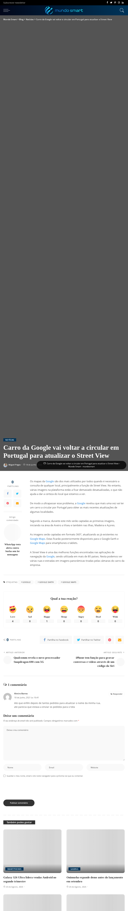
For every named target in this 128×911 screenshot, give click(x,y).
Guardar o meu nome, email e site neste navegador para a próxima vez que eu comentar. (45, 776)
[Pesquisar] (121, 10)
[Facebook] (107, 2)
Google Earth (46, 582)
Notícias (9, 440)
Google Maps (37, 538)
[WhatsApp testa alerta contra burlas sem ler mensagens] (12, 532)
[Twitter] (111, 2)
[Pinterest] (115, 2)
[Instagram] (119, 2)
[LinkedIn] (123, 2)
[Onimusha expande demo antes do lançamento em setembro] (95, 851)
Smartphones (14, 869)
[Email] (17, 503)
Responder (117, 694)
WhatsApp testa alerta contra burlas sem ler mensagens (12, 549)
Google (50, 481)
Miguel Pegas (14, 465)
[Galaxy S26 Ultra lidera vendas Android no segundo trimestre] (32, 851)
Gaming (74, 869)
